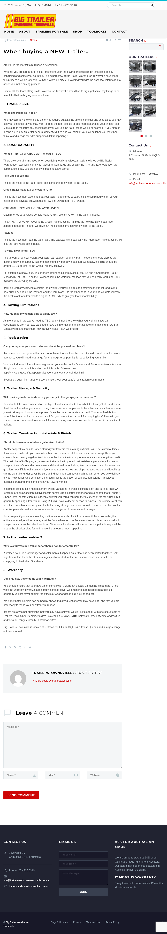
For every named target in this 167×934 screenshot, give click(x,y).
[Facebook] (162, 5)
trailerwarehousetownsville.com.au (29, 886)
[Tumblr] (20, 647)
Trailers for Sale (52, 31)
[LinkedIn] (25, 647)
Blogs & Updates (59, 922)
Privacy (77, 922)
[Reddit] (30, 647)
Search (160, 46)
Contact (119, 31)
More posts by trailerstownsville (53, 680)
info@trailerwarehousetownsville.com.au (26, 880)
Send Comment (21, 795)
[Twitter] (10, 647)
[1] (141, 136)
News (33, 40)
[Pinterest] (15, 647)
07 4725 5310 (150, 173)
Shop (77, 31)
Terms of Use (93, 922)
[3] (151, 136)
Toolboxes (97, 31)
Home (9, 31)
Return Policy (112, 922)
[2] (146, 136)
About (24, 31)
